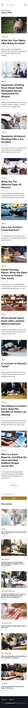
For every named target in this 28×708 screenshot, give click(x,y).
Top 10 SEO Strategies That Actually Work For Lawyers (13, 532)
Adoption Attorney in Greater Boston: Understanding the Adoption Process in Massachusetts (12, 563)
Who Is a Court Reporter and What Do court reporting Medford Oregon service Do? (14, 460)
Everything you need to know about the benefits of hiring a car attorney (14, 410)
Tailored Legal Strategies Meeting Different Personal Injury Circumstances (14, 657)
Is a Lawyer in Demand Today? (13, 365)
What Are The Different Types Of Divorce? (11, 184)
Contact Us (4, 699)
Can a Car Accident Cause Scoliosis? (11, 229)
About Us (11, 699)
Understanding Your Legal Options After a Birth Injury (13, 626)
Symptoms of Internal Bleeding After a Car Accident (13, 139)
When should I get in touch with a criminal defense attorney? (12, 320)
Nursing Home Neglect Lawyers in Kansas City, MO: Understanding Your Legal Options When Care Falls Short (13, 595)
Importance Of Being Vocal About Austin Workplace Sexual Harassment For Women (12, 90)
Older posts (14, 485)
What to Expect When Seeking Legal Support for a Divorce (12, 687)
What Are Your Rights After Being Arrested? (13, 42)
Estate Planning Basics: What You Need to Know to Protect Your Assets (14, 274)
